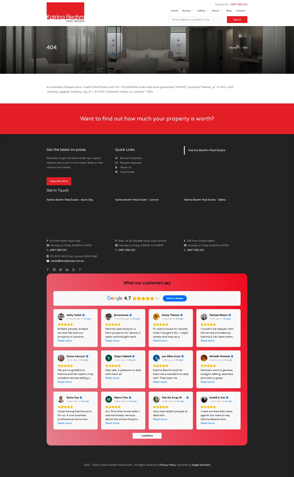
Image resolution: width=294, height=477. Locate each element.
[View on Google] (61, 316)
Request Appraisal (130, 162)
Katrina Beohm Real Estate (206, 150)
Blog (228, 10)
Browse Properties (130, 158)
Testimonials (126, 171)
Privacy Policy (167, 464)
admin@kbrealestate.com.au (67, 260)
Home (174, 10)
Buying (186, 10)
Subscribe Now (59, 181)
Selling (201, 10)
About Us (125, 167)
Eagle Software (201, 464)
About (215, 10)
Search (237, 19)
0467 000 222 (239, 4)
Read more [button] (65, 340)
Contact (240, 10)
